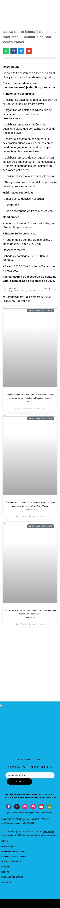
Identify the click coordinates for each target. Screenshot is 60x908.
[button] (6, 51)
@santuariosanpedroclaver (41, 812)
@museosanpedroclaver (17, 812)
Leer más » (30, 402)
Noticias (25, 301)
